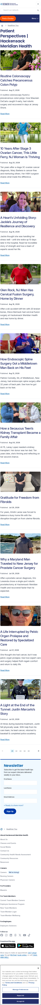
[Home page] (2, 25)
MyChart (13, 955)
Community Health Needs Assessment (15, 855)
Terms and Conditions (13, 983)
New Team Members (8, 908)
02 (16, 751)
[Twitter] (20, 935)
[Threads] (15, 935)
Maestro (3, 890)
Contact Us (4, 851)
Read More (4, 114)
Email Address (9, 797)
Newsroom (4, 862)
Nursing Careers (6, 876)
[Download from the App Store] (8, 945)
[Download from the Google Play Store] (25, 945)
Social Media (5, 847)
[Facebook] (1, 935)
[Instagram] (6, 935)
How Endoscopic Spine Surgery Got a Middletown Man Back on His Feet (18, 363)
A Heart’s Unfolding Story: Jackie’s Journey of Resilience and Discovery (18, 222)
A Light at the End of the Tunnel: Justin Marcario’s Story (17, 709)
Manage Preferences (20, 989)
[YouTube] (24, 935)
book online (22, 955)
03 (20, 751)
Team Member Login (8, 912)
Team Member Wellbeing (10, 915)
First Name (8, 779)
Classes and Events (8, 843)
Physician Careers (7, 880)
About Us (4, 839)
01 (12, 751)
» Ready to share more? (13, 805)
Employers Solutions (8, 926)
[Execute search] (39, 10)
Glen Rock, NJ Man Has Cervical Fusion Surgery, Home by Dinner (17, 294)
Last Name (8, 788)
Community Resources (9, 858)
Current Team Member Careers (12, 900)
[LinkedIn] (10, 935)
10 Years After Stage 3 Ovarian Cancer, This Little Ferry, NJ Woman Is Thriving (20, 153)
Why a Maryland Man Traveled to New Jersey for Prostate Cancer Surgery (19, 563)
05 (29, 751)
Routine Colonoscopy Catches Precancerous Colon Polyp (16, 80)
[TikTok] (29, 935)
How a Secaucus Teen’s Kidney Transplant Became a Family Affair (20, 432)
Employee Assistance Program (12, 904)
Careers (3, 872)
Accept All (20, 1001)
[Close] (38, 968)
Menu (34, 18)
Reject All (20, 995)
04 (25, 751)
